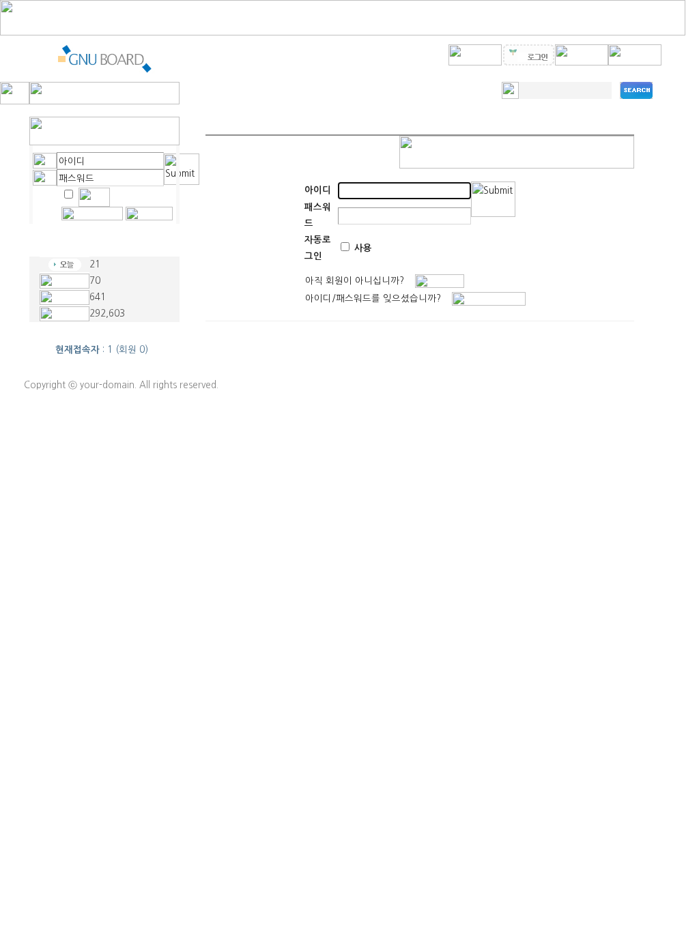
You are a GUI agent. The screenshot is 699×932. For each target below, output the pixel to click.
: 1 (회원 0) (101, 349)
